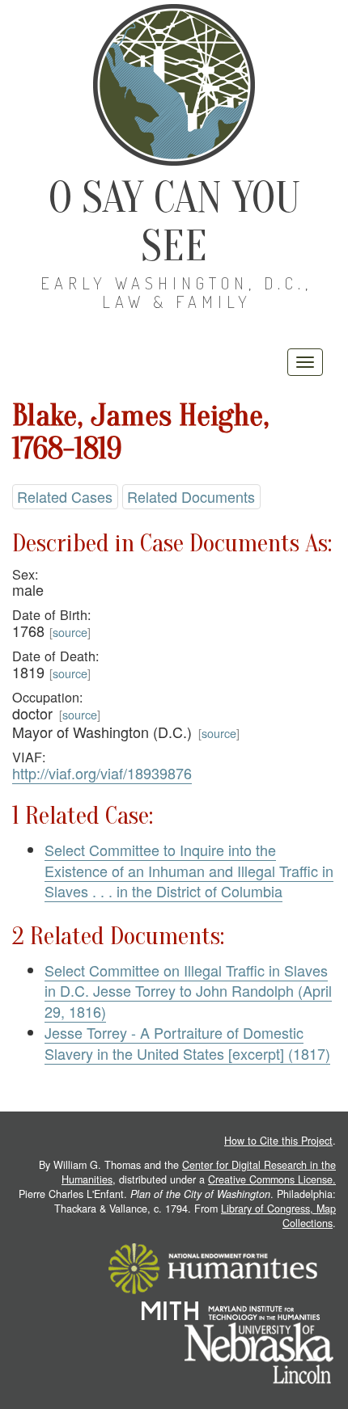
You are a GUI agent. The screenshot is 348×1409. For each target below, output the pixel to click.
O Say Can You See (174, 222)
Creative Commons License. (272, 1179)
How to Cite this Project (278, 1140)
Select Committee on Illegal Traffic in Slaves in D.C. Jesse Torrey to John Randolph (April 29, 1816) (188, 991)
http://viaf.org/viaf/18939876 (102, 772)
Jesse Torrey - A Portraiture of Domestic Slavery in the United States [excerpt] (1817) (187, 1043)
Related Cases (64, 496)
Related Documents (191, 496)
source (70, 631)
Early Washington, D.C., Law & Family (176, 292)
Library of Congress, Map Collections (278, 1215)
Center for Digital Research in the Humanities (199, 1172)
